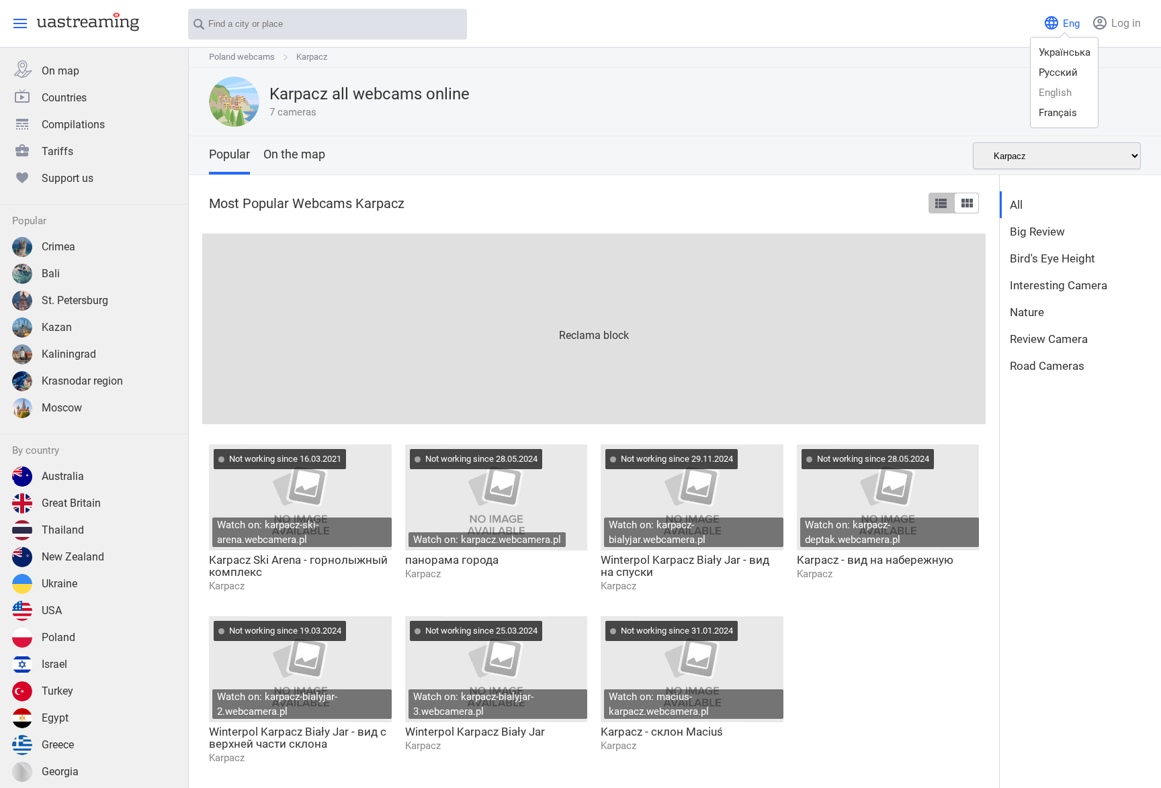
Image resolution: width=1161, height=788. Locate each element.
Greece (58, 744)
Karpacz (311, 57)
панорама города (452, 560)
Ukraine (59, 583)
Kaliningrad (69, 354)
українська (1064, 52)
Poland (58, 637)
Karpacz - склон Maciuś (662, 732)
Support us (67, 178)
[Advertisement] (594, 328)
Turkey (57, 691)
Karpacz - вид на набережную (875, 560)
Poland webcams (242, 57)
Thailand (63, 530)
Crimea (58, 246)
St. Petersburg (75, 300)
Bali (51, 273)
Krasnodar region (82, 381)
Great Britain (71, 503)
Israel (54, 664)
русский (1058, 72)
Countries (64, 97)
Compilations (73, 124)
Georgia (60, 771)
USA (52, 610)
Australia (63, 476)
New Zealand (73, 556)
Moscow (62, 407)
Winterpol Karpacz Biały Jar (475, 732)
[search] (450, 24)
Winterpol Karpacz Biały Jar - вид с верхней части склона (297, 738)
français (1058, 113)
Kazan (57, 327)
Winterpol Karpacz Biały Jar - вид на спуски (685, 566)
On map (60, 70)
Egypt (55, 717)
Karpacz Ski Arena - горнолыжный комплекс (298, 566)
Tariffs (57, 151)
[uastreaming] (84, 21)
